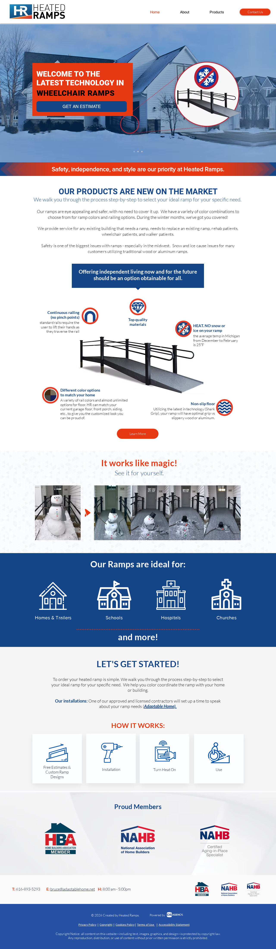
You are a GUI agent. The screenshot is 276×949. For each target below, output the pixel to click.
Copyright (106, 925)
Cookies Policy (125, 925)
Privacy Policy (87, 925)
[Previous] (23, 93)
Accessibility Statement (174, 925)
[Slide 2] (138, 151)
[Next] (252, 93)
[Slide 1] (134, 151)
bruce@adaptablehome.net (72, 889)
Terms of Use (146, 925)
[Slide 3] (142, 151)
